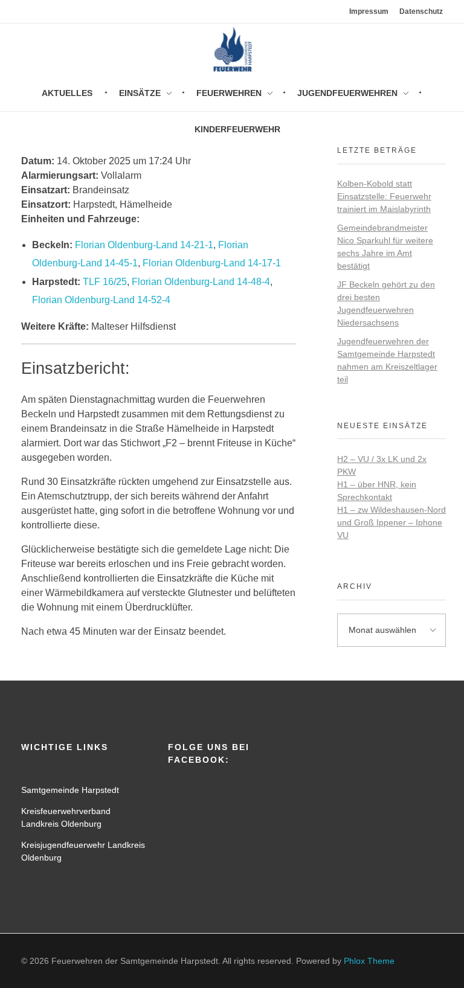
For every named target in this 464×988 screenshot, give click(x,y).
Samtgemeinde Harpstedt (70, 790)
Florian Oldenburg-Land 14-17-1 (212, 263)
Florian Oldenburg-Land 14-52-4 (101, 300)
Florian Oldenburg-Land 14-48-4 (201, 282)
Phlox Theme (369, 961)
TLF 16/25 (105, 282)
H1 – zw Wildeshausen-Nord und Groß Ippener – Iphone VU (391, 522)
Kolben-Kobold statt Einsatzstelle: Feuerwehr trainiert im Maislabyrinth (384, 196)
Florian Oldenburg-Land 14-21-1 (144, 245)
